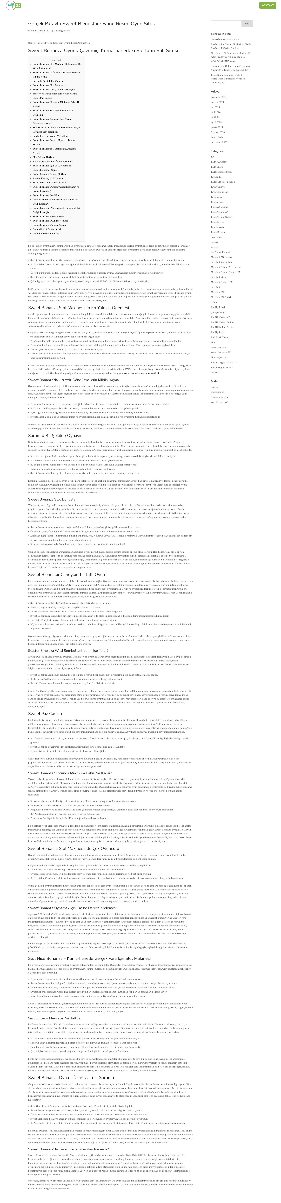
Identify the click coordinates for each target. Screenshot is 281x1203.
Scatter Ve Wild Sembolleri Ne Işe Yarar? (55, 93)
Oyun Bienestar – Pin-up (46, 233)
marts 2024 (217, 127)
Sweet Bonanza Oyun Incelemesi (50, 220)
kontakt (268, 5)
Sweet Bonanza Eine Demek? (48, 216)
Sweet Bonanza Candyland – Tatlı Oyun (54, 89)
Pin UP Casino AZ (220, 317)
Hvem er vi (166, 5)
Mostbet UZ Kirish (221, 297)
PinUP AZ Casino (220, 337)
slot (213, 342)
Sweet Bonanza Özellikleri (47, 195)
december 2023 (219, 142)
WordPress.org (219, 402)
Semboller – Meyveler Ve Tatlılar (50, 136)
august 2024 (217, 102)
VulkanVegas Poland (221, 367)
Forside (148, 5)
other (214, 302)
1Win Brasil (217, 166)
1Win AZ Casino (219, 161)
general (215, 247)
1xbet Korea (217, 222)
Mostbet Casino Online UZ (225, 272)
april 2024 (216, 122)
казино (215, 372)
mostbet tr (217, 287)
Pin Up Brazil (218, 307)
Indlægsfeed (217, 391)
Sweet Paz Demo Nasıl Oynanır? (50, 182)
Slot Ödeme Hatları (43, 157)
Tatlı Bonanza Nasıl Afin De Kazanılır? (53, 161)
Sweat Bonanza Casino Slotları (49, 174)
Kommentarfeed (219, 396)
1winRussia (216, 196)
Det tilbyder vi (218, 5)
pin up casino (218, 312)
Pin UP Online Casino (222, 327)
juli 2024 (215, 107)
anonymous (217, 237)
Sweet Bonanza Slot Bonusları (49, 85)
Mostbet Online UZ (221, 282)
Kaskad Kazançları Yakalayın (48, 178)
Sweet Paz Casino (42, 97)
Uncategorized (62, 30)
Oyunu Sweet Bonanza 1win (47, 229)
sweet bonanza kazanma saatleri (141, 373)
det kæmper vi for (190, 5)
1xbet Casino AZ (219, 211)
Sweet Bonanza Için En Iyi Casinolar (52, 165)
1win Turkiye (218, 186)
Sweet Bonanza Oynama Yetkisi (49, 224)
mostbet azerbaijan (221, 262)
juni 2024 (216, 112)
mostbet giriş (218, 277)
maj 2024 (215, 117)
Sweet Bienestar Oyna (45, 169)
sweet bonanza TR (221, 352)
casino (214, 242)
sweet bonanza (219, 347)
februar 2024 (218, 132)
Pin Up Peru (217, 332)
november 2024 (219, 97)
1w (212, 156)
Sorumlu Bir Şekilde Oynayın (48, 80)
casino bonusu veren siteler (226, 39)
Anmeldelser (245, 5)
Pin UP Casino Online (222, 322)
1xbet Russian (218, 231)
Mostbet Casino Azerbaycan (226, 267)
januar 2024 (217, 137)
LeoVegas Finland (220, 252)
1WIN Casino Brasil (221, 171)
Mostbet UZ (217, 292)
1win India (216, 176)
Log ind (215, 387)
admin (34, 30)
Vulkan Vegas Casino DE (224, 362)
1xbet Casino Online (221, 216)
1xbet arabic (217, 201)
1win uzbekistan (219, 191)
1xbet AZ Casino (219, 206)
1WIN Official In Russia (223, 181)
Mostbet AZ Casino (221, 257)
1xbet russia (217, 227)
